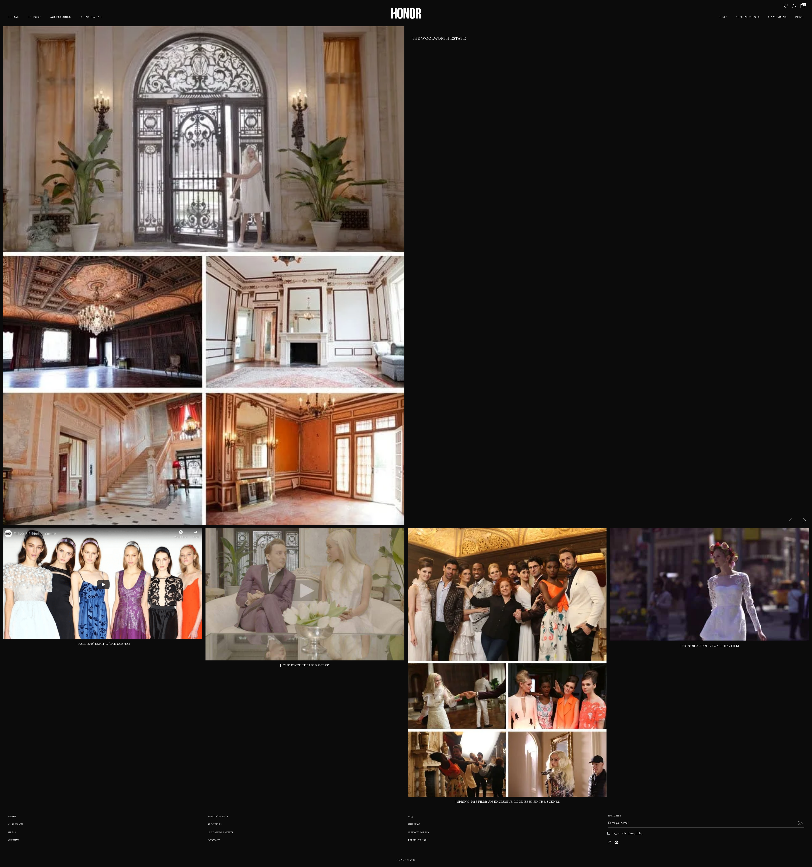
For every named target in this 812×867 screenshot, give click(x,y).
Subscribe (615, 816)
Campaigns (777, 17)
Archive (14, 840)
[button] (791, 521)
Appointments (748, 17)
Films (12, 833)
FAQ (410, 817)
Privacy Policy (419, 833)
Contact (214, 840)
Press (799, 17)
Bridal (13, 17)
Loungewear (90, 17)
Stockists (215, 824)
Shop (723, 17)
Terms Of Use (417, 840)
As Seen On (15, 824)
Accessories (60, 17)
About (12, 817)
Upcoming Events (220, 833)
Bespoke (34, 17)
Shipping (414, 824)
